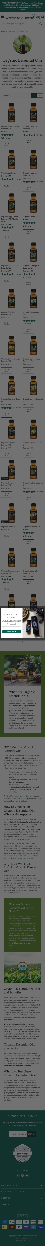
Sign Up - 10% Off (11, 631)
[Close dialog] (42, 609)
